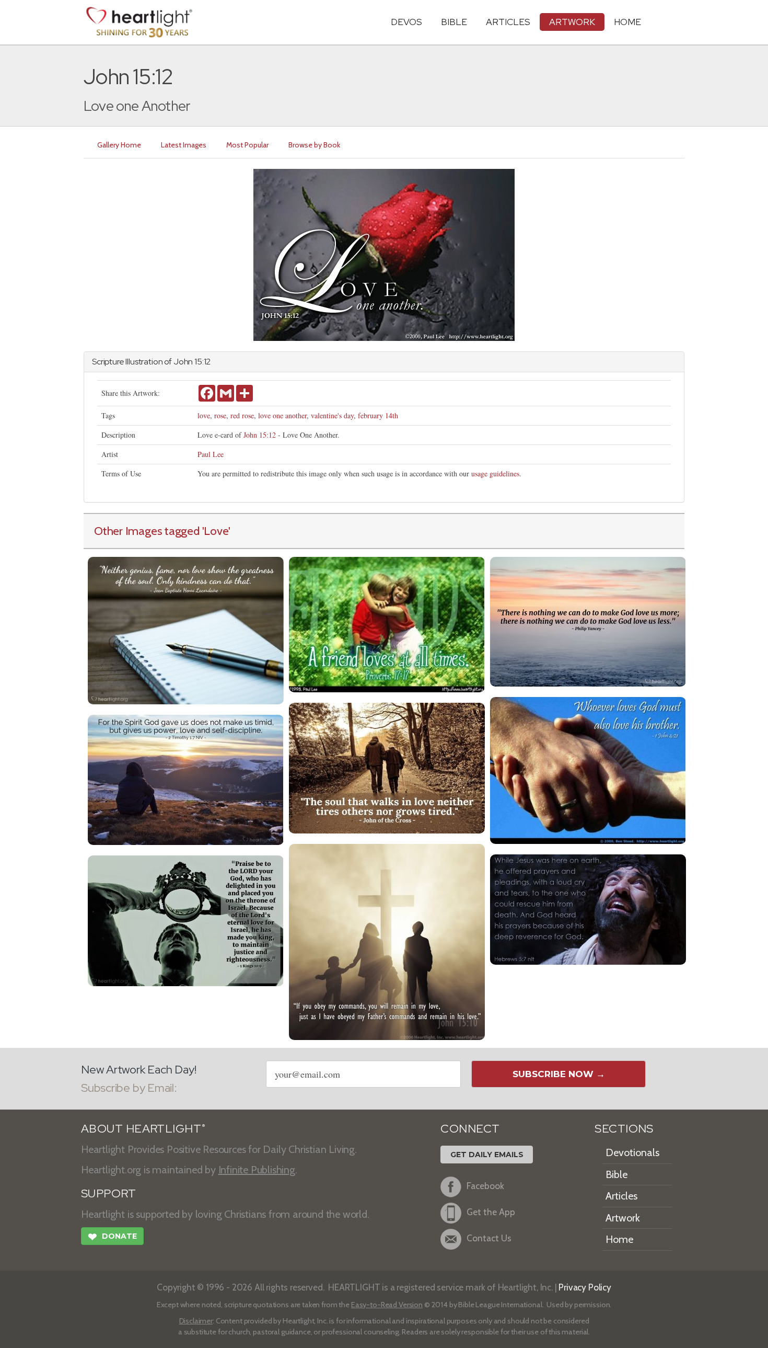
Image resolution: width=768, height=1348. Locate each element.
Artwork (572, 22)
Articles (508, 22)
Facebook (485, 1185)
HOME (627, 22)
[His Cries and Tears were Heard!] (588, 908)
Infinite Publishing (256, 1169)
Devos (406, 22)
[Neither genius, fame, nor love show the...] (186, 629)
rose (220, 415)
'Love (215, 530)
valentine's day (332, 415)
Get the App (491, 1211)
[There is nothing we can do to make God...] (588, 620)
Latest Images (183, 145)
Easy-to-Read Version (387, 1304)
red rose (242, 415)
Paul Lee (210, 454)
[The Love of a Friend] (387, 623)
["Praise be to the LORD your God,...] (186, 919)
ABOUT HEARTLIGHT (143, 1128)
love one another (282, 415)
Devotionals (632, 1152)
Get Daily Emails (486, 1154)
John (183, 361)
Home (619, 1239)
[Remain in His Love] (387, 940)
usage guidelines (495, 473)
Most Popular (247, 145)
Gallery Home (119, 145)
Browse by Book (314, 145)
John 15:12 (259, 435)
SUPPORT (108, 1193)
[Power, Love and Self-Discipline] (186, 778)
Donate (112, 1236)
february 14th (378, 415)
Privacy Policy (584, 1287)
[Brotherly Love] (588, 769)
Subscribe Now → (559, 1074)
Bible (454, 22)
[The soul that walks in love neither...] (387, 767)
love (203, 415)
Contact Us (489, 1237)
